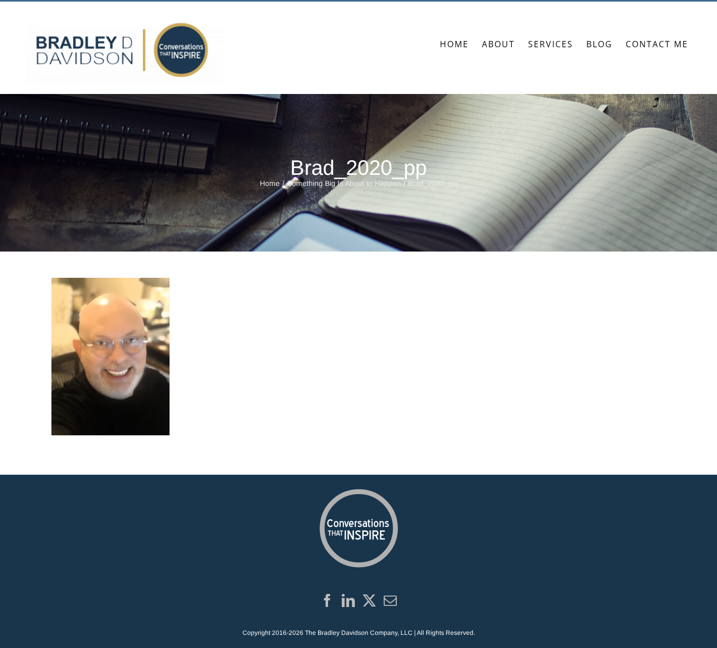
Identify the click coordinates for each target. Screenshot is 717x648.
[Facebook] (327, 600)
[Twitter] (369, 600)
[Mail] (390, 600)
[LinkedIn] (348, 600)
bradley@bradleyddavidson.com (158, 13)
